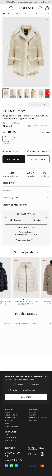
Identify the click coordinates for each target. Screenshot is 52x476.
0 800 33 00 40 (12, 454)
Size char (33, 420)
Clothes (19, 14)
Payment (32, 412)
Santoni (43, 323)
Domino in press (11, 418)
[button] (44, 22)
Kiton (33, 323)
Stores (7, 412)
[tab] (26, 183)
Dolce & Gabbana (20, 323)
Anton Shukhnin (11, 426)
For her (35, 384)
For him (20, 384)
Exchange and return (38, 418)
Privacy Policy (10, 440)
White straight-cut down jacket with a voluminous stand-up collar (26, 302)
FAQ (6, 435)
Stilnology (14, 111)
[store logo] (26, 8)
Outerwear (29, 14)
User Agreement (11, 437)
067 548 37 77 (26, 227)
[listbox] (9, 138)
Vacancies (9, 420)
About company (11, 415)
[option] (5, 138)
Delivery (32, 415)
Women (10, 14)
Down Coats (40, 14)
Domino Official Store (5, 14)
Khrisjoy (6, 323)
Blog (7, 423)
